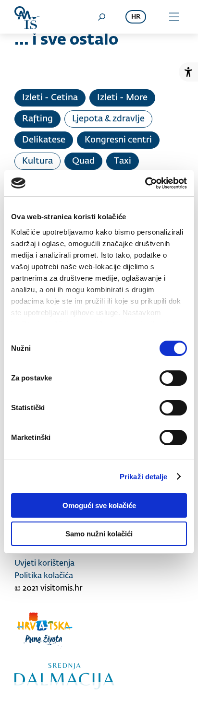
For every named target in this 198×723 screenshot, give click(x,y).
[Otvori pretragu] (101, 16)
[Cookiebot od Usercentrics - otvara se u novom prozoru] (145, 183)
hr (135, 17)
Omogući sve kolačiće (99, 505)
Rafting (37, 119)
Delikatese (43, 140)
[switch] (173, 378)
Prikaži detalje (144, 477)
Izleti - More (122, 98)
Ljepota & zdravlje (108, 119)
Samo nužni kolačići (99, 534)
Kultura (37, 161)
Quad (83, 161)
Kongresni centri (118, 140)
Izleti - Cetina (50, 98)
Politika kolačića (43, 576)
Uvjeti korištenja (44, 564)
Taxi (122, 161)
